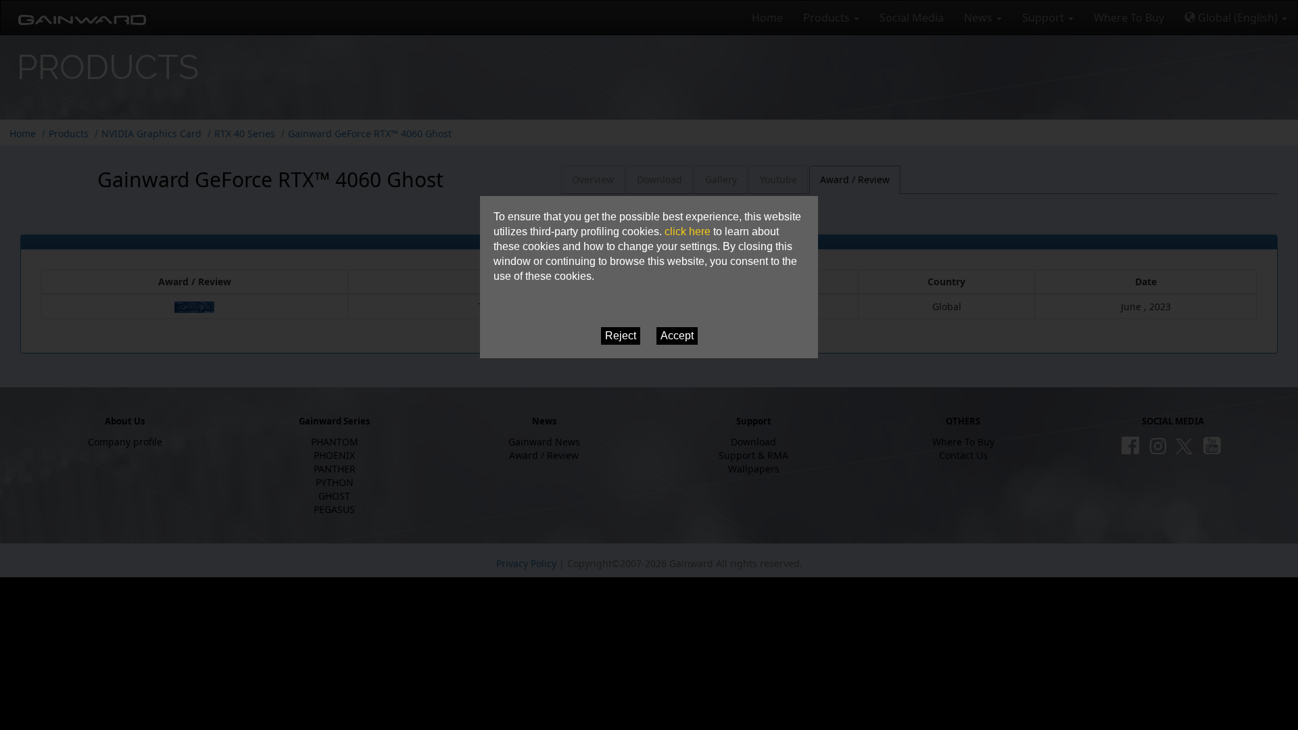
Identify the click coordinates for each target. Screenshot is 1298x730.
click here (688, 231)
